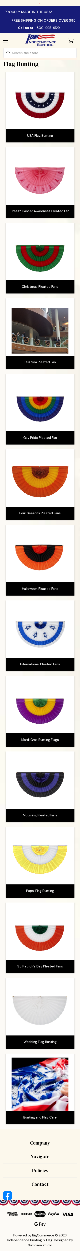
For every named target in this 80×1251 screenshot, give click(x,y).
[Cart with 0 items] (71, 40)
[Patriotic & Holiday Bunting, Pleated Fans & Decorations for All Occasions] (40, 40)
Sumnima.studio (40, 1245)
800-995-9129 (48, 28)
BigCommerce (43, 1235)
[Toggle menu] (9, 40)
